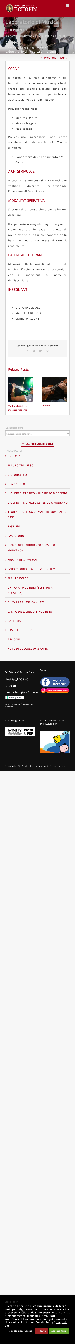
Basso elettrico (20, 630)
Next (63, 57)
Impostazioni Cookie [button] (20, 1330)
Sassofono (16, 535)
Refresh (65, 766)
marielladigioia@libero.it (23, 692)
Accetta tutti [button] (59, 1330)
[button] (11, 394)
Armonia (14, 639)
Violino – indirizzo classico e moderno (38, 502)
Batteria (14, 620)
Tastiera (14, 526)
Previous (50, 57)
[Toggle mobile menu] (68, 5)
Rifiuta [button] (42, 1330)
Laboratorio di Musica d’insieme (32, 569)
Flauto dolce (18, 578)
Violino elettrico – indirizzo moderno (20, 390)
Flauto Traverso (20, 465)
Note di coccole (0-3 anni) (28, 648)
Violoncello (17, 474)
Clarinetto (16, 484)
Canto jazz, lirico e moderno (30, 611)
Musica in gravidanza (24, 559)
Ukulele (54, 389)
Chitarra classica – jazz (26, 602)
